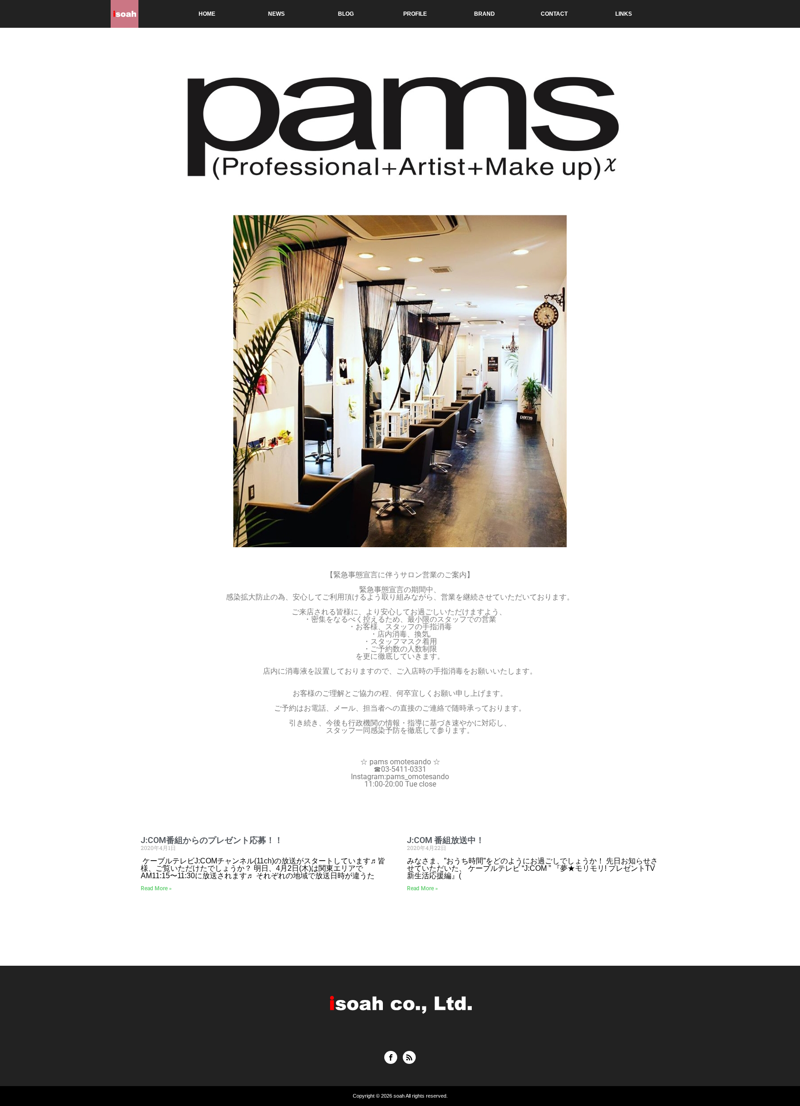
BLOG (346, 14)
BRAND (484, 14)
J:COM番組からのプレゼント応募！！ (212, 840)
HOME (207, 14)
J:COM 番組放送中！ (445, 840)
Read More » (156, 888)
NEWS (276, 14)
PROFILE (415, 14)
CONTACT (554, 14)
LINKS (623, 14)
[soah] (124, 14)
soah (399, 1096)
